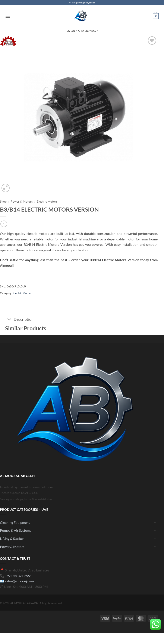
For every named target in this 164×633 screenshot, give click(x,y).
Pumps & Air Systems (15, 530)
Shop (3, 201)
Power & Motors (22, 201)
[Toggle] (9, 320)
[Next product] (3, 224)
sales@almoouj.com (19, 581)
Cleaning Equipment (15, 522)
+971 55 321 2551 (18, 576)
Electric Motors (47, 201)
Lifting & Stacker (12, 538)
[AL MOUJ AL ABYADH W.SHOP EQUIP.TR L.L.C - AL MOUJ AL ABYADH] (82, 16)
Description (24, 319)
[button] (7, 16)
